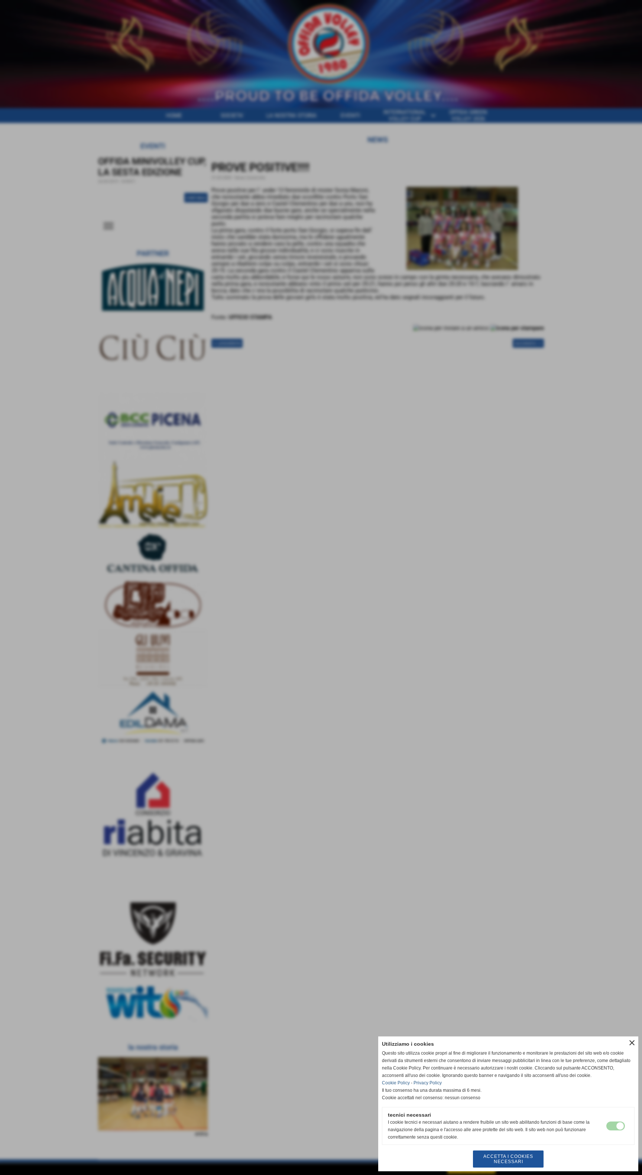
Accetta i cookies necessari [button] (508, 1159)
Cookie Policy (396, 1082)
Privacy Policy (428, 1082)
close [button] (632, 1042)
